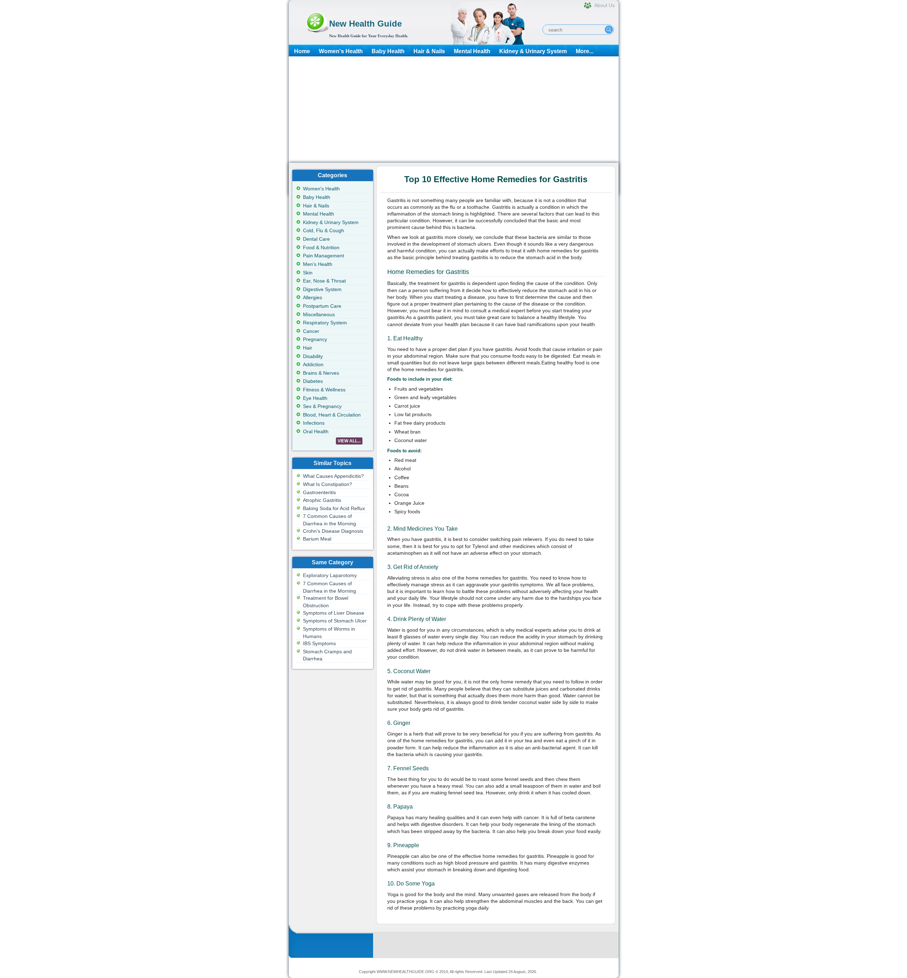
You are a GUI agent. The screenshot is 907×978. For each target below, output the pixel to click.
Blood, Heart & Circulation (332, 415)
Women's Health (341, 51)
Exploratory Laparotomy (330, 575)
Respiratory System (325, 322)
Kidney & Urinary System (533, 51)
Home (302, 51)
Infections (314, 423)
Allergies (312, 297)
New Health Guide (365, 23)
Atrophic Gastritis (322, 500)
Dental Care (316, 239)
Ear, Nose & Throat (324, 281)
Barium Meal (317, 539)
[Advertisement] (454, 109)
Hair (307, 348)
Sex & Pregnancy (322, 406)
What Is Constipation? (327, 484)
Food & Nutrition (321, 247)
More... (584, 51)
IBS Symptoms (319, 643)
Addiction (313, 364)
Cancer (311, 331)
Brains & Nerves (321, 373)
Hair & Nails (429, 51)
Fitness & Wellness (324, 389)
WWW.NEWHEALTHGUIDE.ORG (405, 971)
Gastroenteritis (319, 492)
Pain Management (323, 255)
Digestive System (322, 289)
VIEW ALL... (349, 440)
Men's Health (317, 264)
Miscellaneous (319, 314)
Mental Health (472, 51)
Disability (313, 356)
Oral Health (315, 431)
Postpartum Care (322, 306)
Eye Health (315, 398)
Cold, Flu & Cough (323, 230)
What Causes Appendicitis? (333, 476)
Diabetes (313, 381)
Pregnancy (315, 339)
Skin (307, 272)
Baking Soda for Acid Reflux (334, 508)
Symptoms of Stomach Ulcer (335, 621)
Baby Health (388, 51)
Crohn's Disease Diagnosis (333, 531)
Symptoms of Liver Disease (333, 613)
